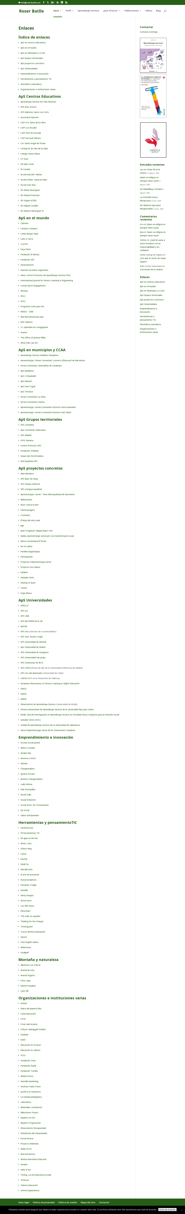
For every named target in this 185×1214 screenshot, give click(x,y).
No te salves (26, 546)
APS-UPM (25, 667)
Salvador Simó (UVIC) (31, 719)
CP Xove (24, 158)
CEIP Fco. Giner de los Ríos (33, 122)
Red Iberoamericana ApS (32, 316)
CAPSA (24, 678)
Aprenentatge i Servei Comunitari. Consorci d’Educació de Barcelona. (53, 360)
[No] (181, 1210)
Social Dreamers (28, 799)
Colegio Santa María (30, 153)
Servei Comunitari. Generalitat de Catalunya (41, 365)
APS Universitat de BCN (32, 662)
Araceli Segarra (28, 975)
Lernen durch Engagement (33, 285)
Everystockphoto (29, 879)
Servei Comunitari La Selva (33, 396)
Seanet (24, 332)
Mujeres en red (28, 1117)
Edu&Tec (25, 864)
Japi (22, 525)
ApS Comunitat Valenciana (33, 430)
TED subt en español (30, 916)
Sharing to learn (28, 582)
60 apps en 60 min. (29, 838)
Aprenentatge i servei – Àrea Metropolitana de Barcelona (48, 494)
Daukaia (24, 1034)
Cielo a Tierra (27, 238)
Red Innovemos (28, 1154)
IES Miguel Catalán (29, 205)
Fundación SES (27, 259)
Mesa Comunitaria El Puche (33, 541)
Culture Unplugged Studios (33, 1029)
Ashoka (24, 763)
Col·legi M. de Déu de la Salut (34, 148)
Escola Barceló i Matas (31, 174)
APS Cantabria (27, 424)
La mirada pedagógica (31, 1096)
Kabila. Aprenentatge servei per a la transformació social (47, 536)
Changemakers (28, 768)
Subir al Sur (26, 1169)
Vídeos (148, 11)
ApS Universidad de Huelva (33, 647)
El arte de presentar (30, 874)
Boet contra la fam (30, 504)
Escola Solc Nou (28, 184)
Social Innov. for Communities (35, 805)
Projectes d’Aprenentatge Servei (36, 562)
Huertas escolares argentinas (34, 270)
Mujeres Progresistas (31, 1122)
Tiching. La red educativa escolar (36, 1174)
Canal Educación (28, 1013)
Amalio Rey (26, 753)
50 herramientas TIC (30, 833)
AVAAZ (24, 1003)
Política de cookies (67, 1202)
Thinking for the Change (32, 921)
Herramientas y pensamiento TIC (36, 79)
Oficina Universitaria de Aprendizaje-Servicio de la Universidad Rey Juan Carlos (57, 709)
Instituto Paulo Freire (31, 1086)
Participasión (27, 556)
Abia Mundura (27, 473)
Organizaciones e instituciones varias (38, 89)
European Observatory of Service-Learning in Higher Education (50, 683)
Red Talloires (27, 322)
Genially (24, 890)
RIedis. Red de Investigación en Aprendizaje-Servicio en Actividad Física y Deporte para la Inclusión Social (70, 714)
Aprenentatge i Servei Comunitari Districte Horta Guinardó (48, 407)
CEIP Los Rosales (29, 127)
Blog (158, 11)
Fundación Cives (28, 1060)
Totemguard (27, 926)
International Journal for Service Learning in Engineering (47, 280)
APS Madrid (26, 435)
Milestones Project (29, 1112)
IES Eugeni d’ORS (29, 200)
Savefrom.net (27, 827)
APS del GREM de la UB (31, 621)
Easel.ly (24, 859)
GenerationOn (27, 264)
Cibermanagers (28, 510)
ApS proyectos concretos (32, 63)
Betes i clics (26, 843)
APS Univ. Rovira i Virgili (31, 636)
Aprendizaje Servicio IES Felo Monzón (38, 101)
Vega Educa (26, 593)
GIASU (23, 688)
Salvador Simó (27, 577)
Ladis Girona (26, 784)
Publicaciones (131, 11)
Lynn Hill (24, 991)
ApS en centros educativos (33, 42)
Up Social (25, 810)
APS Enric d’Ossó (28, 107)
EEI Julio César (27, 164)
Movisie (24, 290)
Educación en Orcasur (31, 1045)
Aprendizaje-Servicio (88, 11)
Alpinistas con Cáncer (31, 965)
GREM (23, 699)
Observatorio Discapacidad (33, 1128)
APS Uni (24, 631)
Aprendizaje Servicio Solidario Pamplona (39, 355)
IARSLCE (24, 605)
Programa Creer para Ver (32, 306)
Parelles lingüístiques (30, 551)
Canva (23, 853)
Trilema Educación (29, 1185)
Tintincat (25, 1180)
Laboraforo (26, 1102)
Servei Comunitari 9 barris (33, 402)
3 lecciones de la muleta (151, 269)
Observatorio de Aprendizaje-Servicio (38, 704)
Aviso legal (23, 1202)
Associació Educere (30, 117)
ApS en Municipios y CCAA (33, 53)
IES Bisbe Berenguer (30, 190)
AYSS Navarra (27, 440)
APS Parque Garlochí (30, 484)
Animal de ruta (27, 970)
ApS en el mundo (28, 47)
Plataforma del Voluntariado (34, 1133)
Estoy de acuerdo (167, 1209)
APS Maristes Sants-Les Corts (35, 112)
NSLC (23, 296)
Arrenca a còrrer (28, 758)
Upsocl (24, 937)
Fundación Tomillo (29, 1071)
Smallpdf (25, 952)
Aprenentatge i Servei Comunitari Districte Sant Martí (46, 412)
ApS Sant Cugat (28, 386)
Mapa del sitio (88, 1202)
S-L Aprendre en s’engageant (34, 327)
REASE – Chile (27, 311)
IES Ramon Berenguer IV (32, 210)
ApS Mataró (26, 381)
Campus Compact (29, 228)
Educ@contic (27, 869)
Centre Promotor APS (31, 445)
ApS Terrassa (27, 391)
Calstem (24, 223)
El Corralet (25, 169)
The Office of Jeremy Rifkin (33, 337)
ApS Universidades (29, 68)
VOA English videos (30, 942)
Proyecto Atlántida (29, 1143)
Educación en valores (30, 1050)
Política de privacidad (44, 1202)
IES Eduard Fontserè (30, 195)
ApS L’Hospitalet (28, 376)
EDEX (23, 1039)
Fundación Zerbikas (30, 450)
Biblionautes (26, 499)
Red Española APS (29, 461)
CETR (23, 1019)
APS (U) (24, 610)
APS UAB (25, 616)
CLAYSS (24, 244)
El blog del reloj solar (30, 520)
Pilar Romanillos (28, 789)
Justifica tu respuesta (31, 1091)
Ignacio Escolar (28, 773)
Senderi (24, 1164)
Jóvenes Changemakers (32, 779)
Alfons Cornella (28, 747)
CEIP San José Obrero (31, 138)
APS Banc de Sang (29, 478)
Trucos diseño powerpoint (33, 931)
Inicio (56, 11)
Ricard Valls (26, 794)
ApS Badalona (27, 370)
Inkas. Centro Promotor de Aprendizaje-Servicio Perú (45, 275)
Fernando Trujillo (28, 885)
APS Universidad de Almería (33, 641)
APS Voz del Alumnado (31, 673)
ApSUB (24, 626)
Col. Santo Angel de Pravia (33, 143)
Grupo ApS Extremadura (32, 456)
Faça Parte (26, 249)
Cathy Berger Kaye (29, 233)
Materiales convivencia (31, 1107)
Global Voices (27, 1076)
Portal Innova (27, 1138)
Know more (26, 900)
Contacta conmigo (149, 31)
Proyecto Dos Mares (30, 567)
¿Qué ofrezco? (110, 11)
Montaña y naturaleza (31, 84)
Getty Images (27, 895)
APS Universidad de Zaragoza (34, 652)
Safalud (24, 572)
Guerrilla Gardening (29, 1081)
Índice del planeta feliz (31, 1008)
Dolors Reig (26, 848)
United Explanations (30, 1190)
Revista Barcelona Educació (34, 1159)
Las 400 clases (27, 905)
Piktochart (25, 911)
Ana (142, 232)
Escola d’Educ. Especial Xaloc (34, 179)
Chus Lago (26, 980)
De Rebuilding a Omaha (151, 189)
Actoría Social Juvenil (30, 742)
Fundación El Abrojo (30, 254)
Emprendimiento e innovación (35, 73)
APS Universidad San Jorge (33, 657)
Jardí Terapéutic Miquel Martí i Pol (36, 530)
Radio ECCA (26, 1148)
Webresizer (26, 947)
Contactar (104, 1202)
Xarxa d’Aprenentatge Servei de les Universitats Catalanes (48, 730)
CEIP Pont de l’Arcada (31, 133)
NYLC (23, 301)
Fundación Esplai (28, 1065)
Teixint (24, 588)
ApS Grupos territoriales (32, 58)
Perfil (68, 11)
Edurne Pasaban (28, 985)
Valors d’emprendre (30, 815)
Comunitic (25, 515)
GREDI (24, 693)
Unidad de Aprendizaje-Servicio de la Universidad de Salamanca (50, 725)
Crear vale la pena (29, 1024)
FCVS (23, 1055)
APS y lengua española (31, 489)
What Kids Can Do (29, 342)
